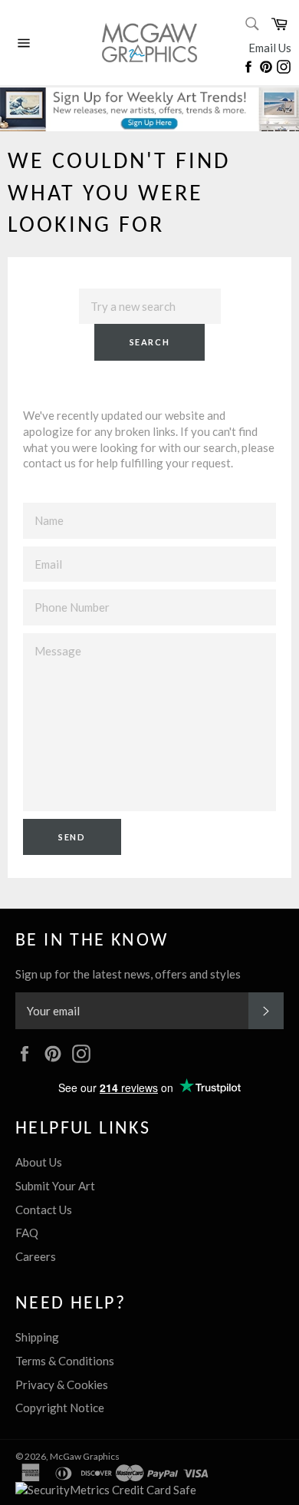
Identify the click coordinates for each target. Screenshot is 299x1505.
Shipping (37, 1337)
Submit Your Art (55, 1186)
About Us (38, 1162)
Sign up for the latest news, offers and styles (128, 974)
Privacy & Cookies (61, 1384)
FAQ (26, 1232)
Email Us (269, 47)
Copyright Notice (59, 1407)
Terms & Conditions (64, 1361)
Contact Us (43, 1209)
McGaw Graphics (85, 1456)
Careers (35, 1256)
